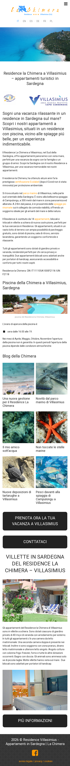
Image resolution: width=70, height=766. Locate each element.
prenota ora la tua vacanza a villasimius (35, 521)
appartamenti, (42, 219)
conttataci (35, 541)
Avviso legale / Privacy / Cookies (35, 761)
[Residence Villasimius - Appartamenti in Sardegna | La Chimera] (35, 10)
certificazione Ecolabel (27, 181)
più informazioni (35, 720)
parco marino (30, 193)
